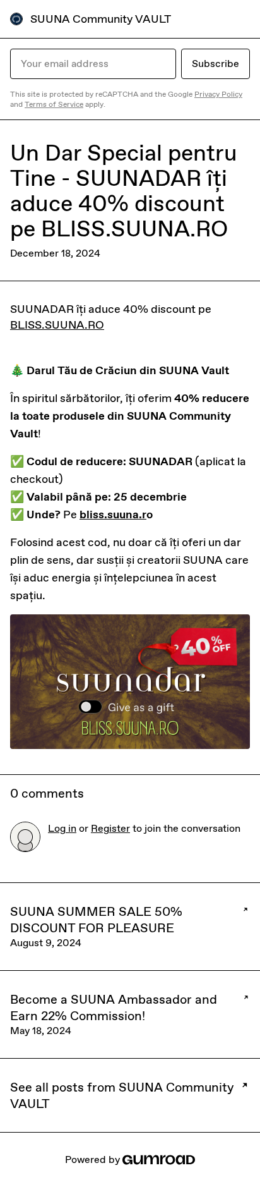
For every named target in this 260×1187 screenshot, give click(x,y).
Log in (62, 828)
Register (110, 828)
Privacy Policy (218, 94)
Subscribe (215, 64)
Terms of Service (54, 104)
